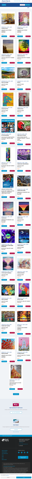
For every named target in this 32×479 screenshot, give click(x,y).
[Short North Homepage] (6, 1)
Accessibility (13, 466)
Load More (16, 394)
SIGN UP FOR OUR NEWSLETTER (23, 457)
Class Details (4, 36)
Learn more (7, 475)
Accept (24, 477)
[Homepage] (9, 440)
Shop (3, 456)
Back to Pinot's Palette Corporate (7, 435)
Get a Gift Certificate (16, 412)
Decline (8, 477)
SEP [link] (28, 7)
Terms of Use (5, 466)
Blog (3, 458)
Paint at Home (4, 459)
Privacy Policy (9, 466)
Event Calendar (4, 450)
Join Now (16, 429)
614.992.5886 (21, 445)
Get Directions (21, 442)
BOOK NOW (12, 36)
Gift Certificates (5, 453)
